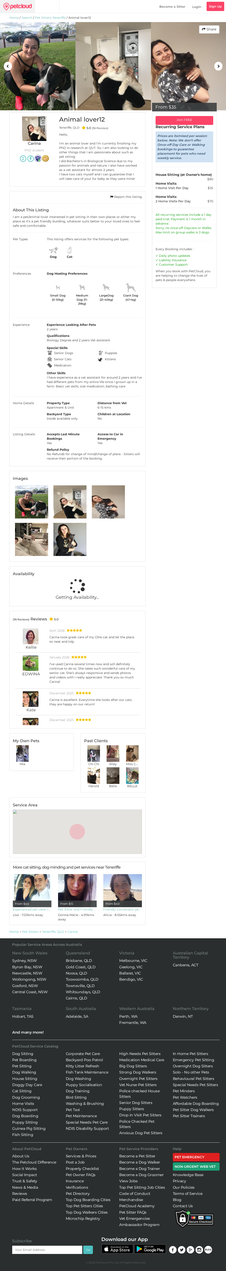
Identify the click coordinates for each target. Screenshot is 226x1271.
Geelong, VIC (130, 967)
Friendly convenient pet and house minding (122, 909)
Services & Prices (81, 1156)
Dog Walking (24, 1072)
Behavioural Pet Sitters (193, 1078)
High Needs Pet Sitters (139, 1053)
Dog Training (78, 1091)
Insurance (179, 260)
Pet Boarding (24, 1060)
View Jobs (128, 1181)
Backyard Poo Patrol (84, 1060)
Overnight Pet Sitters (138, 1078)
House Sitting (24, 1078)
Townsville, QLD (80, 986)
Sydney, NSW (24, 960)
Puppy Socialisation (84, 1085)
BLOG (208, 1249)
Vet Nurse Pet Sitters (138, 1085)
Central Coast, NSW (29, 992)
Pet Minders (184, 1091)
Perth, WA (128, 1016)
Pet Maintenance (81, 1116)
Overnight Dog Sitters (193, 1066)
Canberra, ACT (185, 965)
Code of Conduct (134, 1193)
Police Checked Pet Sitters (136, 1124)
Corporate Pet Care (83, 1053)
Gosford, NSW (25, 986)
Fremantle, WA (132, 1022)
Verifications (77, 1187)
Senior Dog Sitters (135, 1102)
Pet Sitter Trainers (189, 1116)
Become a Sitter (172, 7)
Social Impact (24, 1175)
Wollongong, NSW (29, 979)
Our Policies (184, 1187)
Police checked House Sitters (139, 1093)
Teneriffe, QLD (53, 932)
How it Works (24, 1168)
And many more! (27, 1032)
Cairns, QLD (76, 998)
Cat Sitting (22, 1091)
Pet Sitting (22, 1066)
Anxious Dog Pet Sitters (140, 1133)
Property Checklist (82, 1168)
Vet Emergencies (134, 1218)
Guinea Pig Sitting (28, 1128)
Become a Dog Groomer (141, 1175)
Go (88, 1250)
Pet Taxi (73, 1110)
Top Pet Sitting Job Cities (142, 1187)
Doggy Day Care (27, 1085)
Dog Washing (78, 1078)
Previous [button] (7, 66)
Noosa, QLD (76, 973)
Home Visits (23, 1103)
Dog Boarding (25, 1116)
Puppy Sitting (25, 1122)
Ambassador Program (139, 1224)
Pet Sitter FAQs (133, 1212)
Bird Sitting (76, 1097)
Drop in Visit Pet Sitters (140, 1115)
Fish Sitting (22, 1134)
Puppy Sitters (131, 1109)
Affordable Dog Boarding (196, 1103)
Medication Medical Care (141, 1060)
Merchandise (131, 1200)
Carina (72, 932)
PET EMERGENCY (189, 1157)
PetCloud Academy (136, 1206)
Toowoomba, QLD (82, 979)
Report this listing (127, 197)
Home (14, 18)
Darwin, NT (183, 1016)
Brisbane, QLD (79, 960)
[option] (37, 66)
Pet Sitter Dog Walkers (193, 1110)
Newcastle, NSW (27, 973)
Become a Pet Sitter (137, 1156)
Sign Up (215, 6)
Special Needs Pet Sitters (195, 1085)
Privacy (179, 1181)
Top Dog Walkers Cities (87, 1212)
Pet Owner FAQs (81, 1175)
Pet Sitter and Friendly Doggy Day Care (77, 909)
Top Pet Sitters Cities (84, 1206)
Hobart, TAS (23, 1016)
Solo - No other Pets (191, 1072)
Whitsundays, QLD (83, 992)
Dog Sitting (22, 1053)
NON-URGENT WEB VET (195, 1166)
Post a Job (75, 1162)
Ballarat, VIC (130, 973)
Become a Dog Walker (139, 1162)
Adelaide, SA (77, 1016)
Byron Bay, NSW (27, 967)
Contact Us (183, 1206)
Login (196, 7)
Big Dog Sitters (133, 1066)
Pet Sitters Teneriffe (50, 18)
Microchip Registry (83, 1218)
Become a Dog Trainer (139, 1168)
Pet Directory (78, 1193)
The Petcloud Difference (34, 1162)
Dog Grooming (26, 1097)
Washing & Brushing (85, 1103)
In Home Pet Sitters (190, 1053)
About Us (20, 1156)
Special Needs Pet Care (87, 1122)
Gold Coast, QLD (81, 967)
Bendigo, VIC (131, 979)
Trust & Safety (24, 1181)
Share (211, 29)
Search (27, 18)
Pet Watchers (185, 1097)
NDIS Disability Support (87, 1128)
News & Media (25, 1187)
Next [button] (218, 66)
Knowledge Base (188, 1175)
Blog (177, 1200)
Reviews (19, 1193)
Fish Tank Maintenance (87, 1072)
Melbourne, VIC (133, 960)
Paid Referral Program (32, 1200)
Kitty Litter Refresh (82, 1066)
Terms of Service (188, 1193)
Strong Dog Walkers (137, 1072)
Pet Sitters (30, 932)
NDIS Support (25, 1110)
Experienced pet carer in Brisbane (32, 909)
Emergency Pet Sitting (193, 1060)
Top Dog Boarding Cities (88, 1200)
